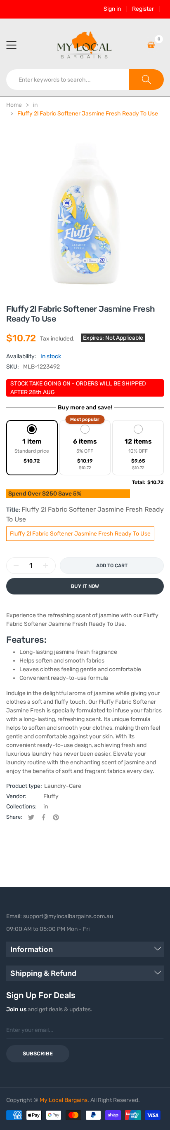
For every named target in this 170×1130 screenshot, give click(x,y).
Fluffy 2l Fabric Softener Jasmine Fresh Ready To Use (80, 533)
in (45, 806)
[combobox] (68, 79)
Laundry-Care (62, 785)
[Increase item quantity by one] (46, 565)
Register (143, 9)
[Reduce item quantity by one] (16, 565)
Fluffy (51, 796)
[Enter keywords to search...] (146, 79)
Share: (14, 817)
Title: (85, 514)
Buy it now (85, 586)
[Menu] (16, 45)
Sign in (112, 9)
